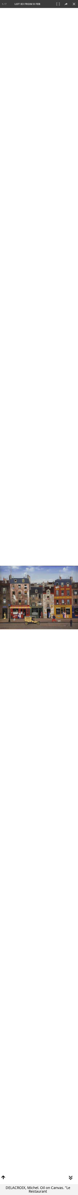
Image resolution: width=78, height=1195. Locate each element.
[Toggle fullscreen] (58, 4)
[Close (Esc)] (74, 4)
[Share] (66, 4)
